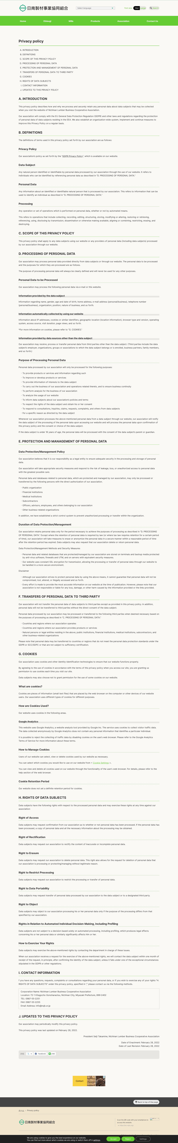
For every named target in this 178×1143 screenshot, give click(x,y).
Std (137, 8)
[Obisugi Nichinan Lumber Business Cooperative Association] (43, 8)
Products (95, 21)
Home (23, 21)
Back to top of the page (148, 1102)
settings (96, 1140)
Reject (128, 1139)
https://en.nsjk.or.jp (126, 1125)
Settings (143, 1139)
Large (143, 8)
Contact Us (152, 21)
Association (123, 21)
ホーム (21, 1110)
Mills (71, 21)
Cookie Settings (101, 762)
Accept (113, 1139)
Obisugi (47, 21)
